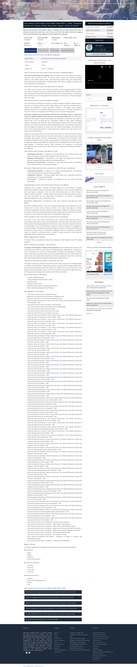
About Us (59, 3)
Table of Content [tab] (43, 50)
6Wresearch (30, 666)
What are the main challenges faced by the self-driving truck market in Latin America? (51, 603)
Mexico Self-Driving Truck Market (57, 356)
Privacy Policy (58, 638)
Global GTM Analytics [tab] (67, 50)
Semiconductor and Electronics (101, 636)
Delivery (56, 642)
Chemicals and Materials (99, 634)
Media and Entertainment (99, 655)
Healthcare (96, 646)
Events (110, 3)
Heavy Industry (97, 640)
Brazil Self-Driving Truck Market (57, 336)
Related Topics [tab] (54, 50)
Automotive (96, 648)
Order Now (99, 40)
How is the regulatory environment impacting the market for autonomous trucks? (50, 597)
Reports (65, 3)
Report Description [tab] (30, 50)
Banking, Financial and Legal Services (103, 652)
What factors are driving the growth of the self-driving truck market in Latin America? (51, 592)
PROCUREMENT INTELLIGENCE (77, 642)
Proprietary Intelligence (99, 3)
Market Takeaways (118, 3)
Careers (56, 636)
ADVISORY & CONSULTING (76, 632)
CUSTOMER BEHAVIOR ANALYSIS (78, 644)
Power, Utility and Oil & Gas (100, 638)
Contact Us (128, 3)
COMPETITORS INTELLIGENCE (77, 638)
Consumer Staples (98, 650)
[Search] (109, 98)
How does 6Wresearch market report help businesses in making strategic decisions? (50, 614)
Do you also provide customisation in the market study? (42, 619)
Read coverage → (87, 127)
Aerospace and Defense (99, 632)
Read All (89, 313)
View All (99, 167)
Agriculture (96, 659)
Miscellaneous (97, 657)
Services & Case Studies (75, 3)
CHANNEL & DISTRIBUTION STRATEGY (80, 640)
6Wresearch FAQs (58, 644)
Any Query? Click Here (99, 54)
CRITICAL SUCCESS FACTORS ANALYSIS (80, 650)
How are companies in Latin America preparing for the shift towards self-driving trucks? (52, 608)
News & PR (87, 3)
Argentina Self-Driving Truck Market (57, 377)
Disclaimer (57, 646)
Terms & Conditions (59, 640)
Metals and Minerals (98, 653)
